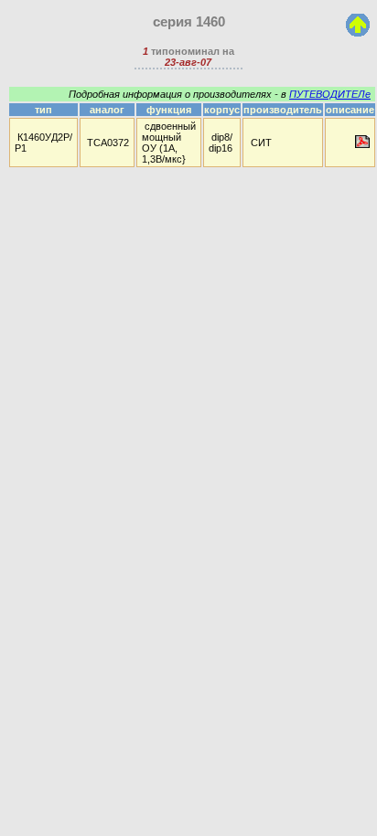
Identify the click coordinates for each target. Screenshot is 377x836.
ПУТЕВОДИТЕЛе (330, 94)
